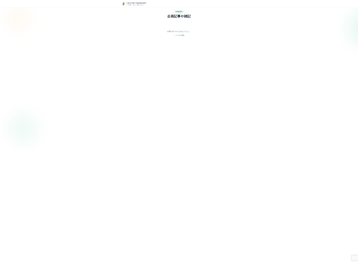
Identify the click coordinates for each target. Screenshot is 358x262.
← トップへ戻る (179, 35)
